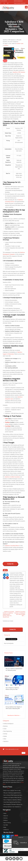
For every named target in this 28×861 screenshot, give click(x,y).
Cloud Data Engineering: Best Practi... (12, 802)
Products (6, 820)
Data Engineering (8, 731)
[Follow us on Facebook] (4, 577)
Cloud (5, 728)
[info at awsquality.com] (18, 0)
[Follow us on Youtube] (7, 577)
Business (6, 726)
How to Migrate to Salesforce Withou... (13, 799)
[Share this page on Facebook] (7, 858)
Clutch (6, 418)
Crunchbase (8, 426)
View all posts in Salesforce (14, 715)
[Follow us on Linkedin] (4, 575)
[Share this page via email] (21, 858)
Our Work (6, 825)
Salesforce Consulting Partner (12, 545)
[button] (5, 60)
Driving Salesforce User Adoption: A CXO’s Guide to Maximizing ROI (14, 707)
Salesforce (6, 45)
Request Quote (23, 3)
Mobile (5, 736)
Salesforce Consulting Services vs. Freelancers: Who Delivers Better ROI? (19, 613)
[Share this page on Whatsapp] (17, 858)
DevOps (5, 733)
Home (5, 813)
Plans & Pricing (7, 822)
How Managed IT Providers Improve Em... (13, 804)
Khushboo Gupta (19, 43)
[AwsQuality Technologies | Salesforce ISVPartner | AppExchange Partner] (7, 10)
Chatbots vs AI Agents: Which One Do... (13, 797)
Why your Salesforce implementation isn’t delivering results (14, 669)
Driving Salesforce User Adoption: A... (12, 806)
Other (5, 739)
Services (5, 818)
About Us (6, 815)
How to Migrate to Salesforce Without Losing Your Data (12, 688)
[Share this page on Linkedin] (14, 858)
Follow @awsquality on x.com (12, 749)
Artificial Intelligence (8, 723)
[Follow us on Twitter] (7, 575)
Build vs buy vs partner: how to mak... (12, 790)
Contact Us (10, 564)
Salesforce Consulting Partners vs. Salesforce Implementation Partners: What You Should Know (8, 614)
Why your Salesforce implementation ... (13, 793)
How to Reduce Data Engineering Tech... (13, 795)
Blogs (5, 827)
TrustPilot (7, 422)
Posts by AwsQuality (8, 643)
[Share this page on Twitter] (10, 858)
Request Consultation (17, 3)
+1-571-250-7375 (4, 0)
